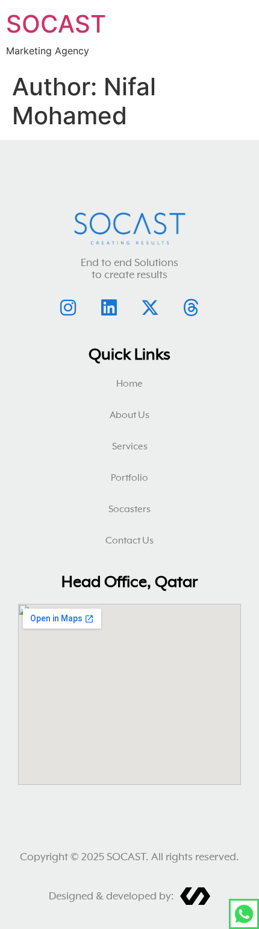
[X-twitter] (150, 307)
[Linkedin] (109, 307)
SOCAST (56, 24)
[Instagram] (68, 307)
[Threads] (190, 307)
